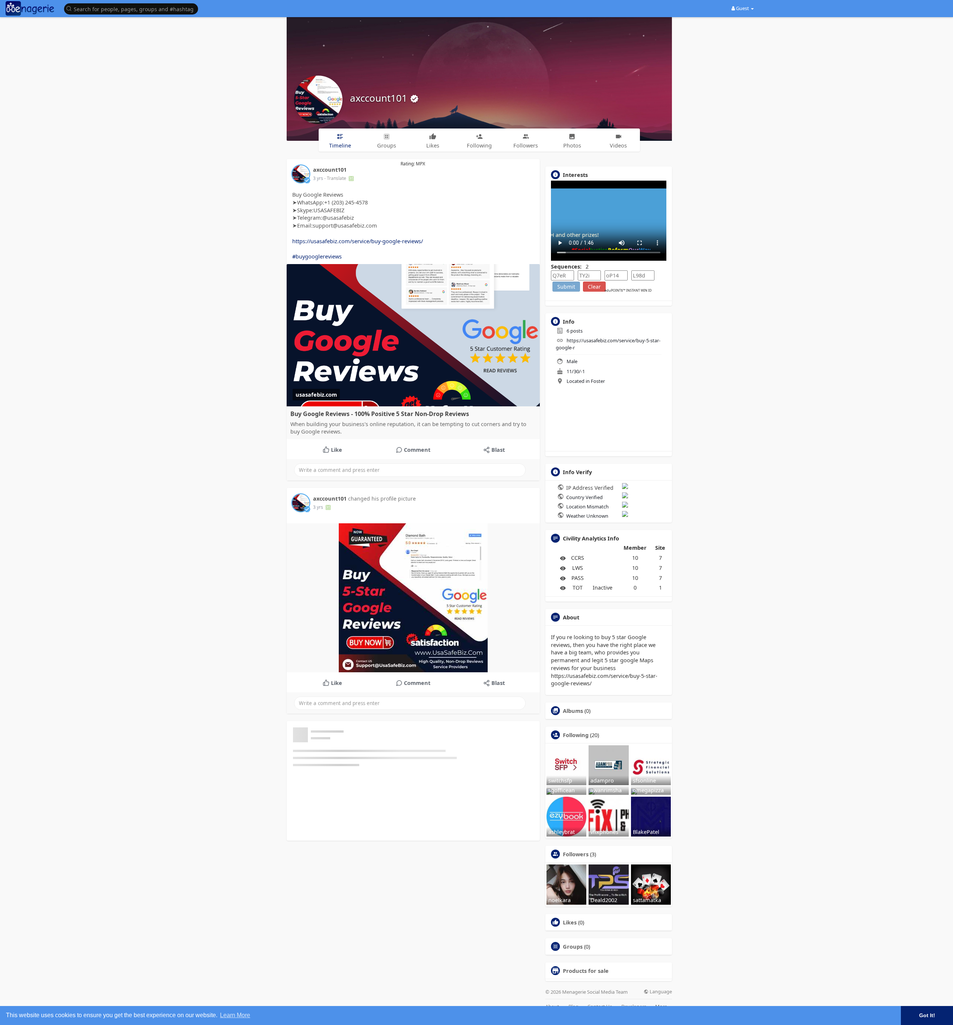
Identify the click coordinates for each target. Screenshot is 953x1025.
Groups (573, 946)
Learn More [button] (235, 1015)
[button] (132, 8)
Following (576, 735)
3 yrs (318, 178)
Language (660, 991)
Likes (570, 922)
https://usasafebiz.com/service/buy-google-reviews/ (357, 241)
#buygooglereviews (317, 256)
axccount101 (380, 98)
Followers (576, 854)
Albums (573, 711)
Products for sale (586, 971)
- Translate (335, 178)
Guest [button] (742, 8)
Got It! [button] (927, 1015)
